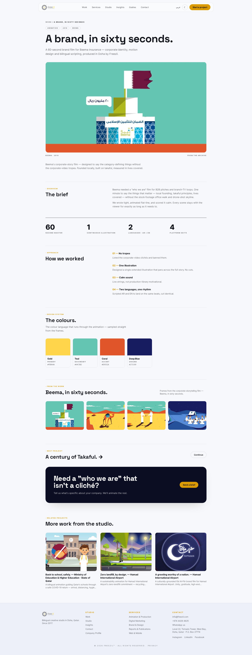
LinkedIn (188, 637)
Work (84, 7)
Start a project (200, 7)
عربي (178, 7)
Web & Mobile (135, 633)
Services (96, 7)
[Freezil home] (48, 7)
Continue (198, 455)
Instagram (177, 637)
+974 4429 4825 (180, 621)
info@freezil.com (180, 616)
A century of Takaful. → (74, 457)
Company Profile (93, 633)
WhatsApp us (178, 625)
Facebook (199, 637)
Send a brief (189, 485)
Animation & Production (140, 616)
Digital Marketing (137, 621)
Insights (120, 7)
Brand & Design (136, 625)
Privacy (153, 646)
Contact (145, 7)
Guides (132, 7)
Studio (108, 7)
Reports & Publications (139, 629)
